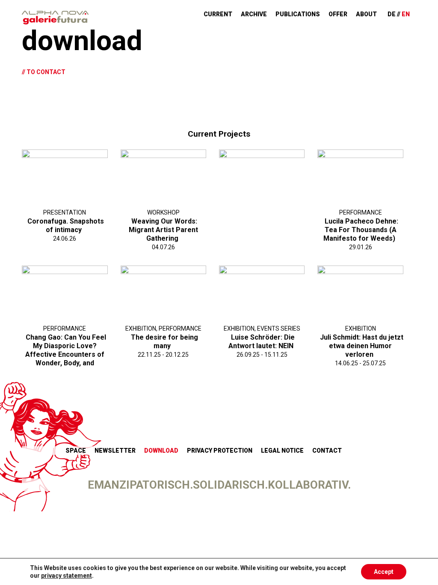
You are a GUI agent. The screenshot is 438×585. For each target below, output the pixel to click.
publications (297, 14)
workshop (163, 212)
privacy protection (219, 450)
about (366, 14)
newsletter (115, 450)
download (161, 450)
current (218, 14)
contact (327, 450)
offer (337, 14)
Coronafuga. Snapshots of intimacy (65, 225)
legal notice (282, 450)
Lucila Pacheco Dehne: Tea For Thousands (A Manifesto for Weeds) (360, 229)
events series (278, 328)
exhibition (140, 328)
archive (254, 14)
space (75, 450)
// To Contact (43, 72)
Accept (384, 571)
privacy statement (66, 575)
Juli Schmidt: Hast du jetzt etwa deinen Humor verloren (361, 345)
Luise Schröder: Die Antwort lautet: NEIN (261, 341)
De (392, 14)
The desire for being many (164, 341)
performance (360, 212)
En (406, 14)
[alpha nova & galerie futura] (55, 17)
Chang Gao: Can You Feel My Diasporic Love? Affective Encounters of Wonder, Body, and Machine (65, 354)
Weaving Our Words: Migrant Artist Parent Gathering (163, 229)
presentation (64, 212)
